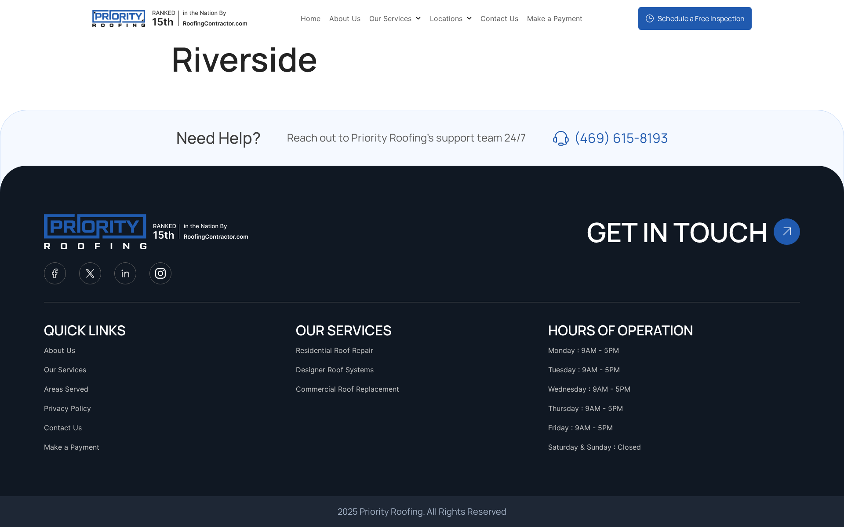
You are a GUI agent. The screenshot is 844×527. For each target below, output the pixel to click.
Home (310, 18)
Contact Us (499, 18)
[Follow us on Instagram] (160, 273)
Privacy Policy (67, 408)
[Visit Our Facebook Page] (55, 273)
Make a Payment (554, 18)
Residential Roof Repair (334, 350)
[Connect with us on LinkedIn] (125, 273)
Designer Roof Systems (335, 369)
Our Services (390, 18)
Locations (446, 18)
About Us (344, 18)
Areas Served (66, 389)
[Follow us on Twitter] (90, 273)
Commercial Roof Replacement (347, 389)
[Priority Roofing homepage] (95, 232)
